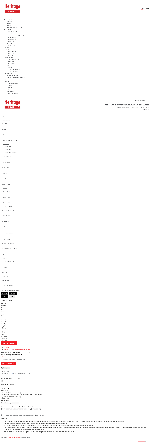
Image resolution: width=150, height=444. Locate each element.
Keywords (4, 336)
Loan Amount (5, 390)
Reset (4, 296)
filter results (7, 347)
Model (2, 310)
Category (3, 304)
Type (2, 334)
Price (2, 318)
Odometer (4, 320)
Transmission (5, 322)
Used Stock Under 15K (17, 35)
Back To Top (6, 371)
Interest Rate (5, 401)
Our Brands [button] (8, 19)
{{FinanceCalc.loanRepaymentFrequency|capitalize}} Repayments (21, 394)
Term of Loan (5, 399)
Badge (3, 314)
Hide (12, 296)
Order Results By (6, 353)
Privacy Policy (11, 437)
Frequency (4, 388)
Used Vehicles (12, 31)
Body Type (4, 326)
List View (4, 293)
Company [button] (7, 89)
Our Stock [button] (7, 29)
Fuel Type (4, 324)
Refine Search (9, 343)
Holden (10, 67)
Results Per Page (6, 354)
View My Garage (17, 349)
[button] (75, 418)
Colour (3, 332)
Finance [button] (6, 81)
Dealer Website (141, 441)
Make (2, 308)
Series (3, 312)
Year (2, 316)
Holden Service (15, 69)
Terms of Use (17, 437)
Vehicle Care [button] (8, 73)
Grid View (13, 293)
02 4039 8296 (145, 109)
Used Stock (13, 33)
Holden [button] (6, 49)
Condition (4, 306)
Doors (2, 330)
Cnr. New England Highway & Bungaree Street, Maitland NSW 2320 (132, 107)
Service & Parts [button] (9, 57)
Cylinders (3, 328)
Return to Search (8, 363)
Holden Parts (14, 71)
